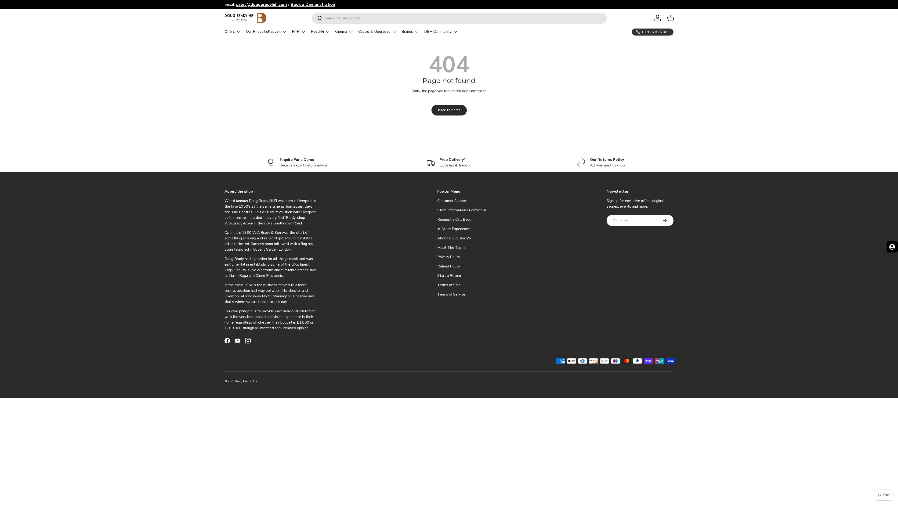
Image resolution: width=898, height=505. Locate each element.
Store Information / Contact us (462, 210)
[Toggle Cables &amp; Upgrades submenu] (394, 32)
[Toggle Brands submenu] (417, 32)
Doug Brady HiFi (246, 381)
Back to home (449, 110)
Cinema (341, 31)
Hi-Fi (296, 31)
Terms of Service (451, 294)
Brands (407, 31)
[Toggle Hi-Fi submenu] (303, 32)
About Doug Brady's (454, 238)
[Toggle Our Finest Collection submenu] (284, 32)
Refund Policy (448, 266)
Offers (229, 31)
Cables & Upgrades (374, 31)
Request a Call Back (454, 219)
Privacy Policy (448, 257)
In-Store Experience (453, 228)
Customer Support (452, 200)
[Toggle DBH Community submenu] (455, 32)
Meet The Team (451, 247)
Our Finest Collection (263, 31)
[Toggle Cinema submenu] (351, 32)
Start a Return (449, 275)
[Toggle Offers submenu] (238, 32)
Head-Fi (317, 31)
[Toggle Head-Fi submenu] (327, 32)
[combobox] (459, 18)
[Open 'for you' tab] (892, 246)
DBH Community (438, 31)
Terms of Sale (449, 285)
